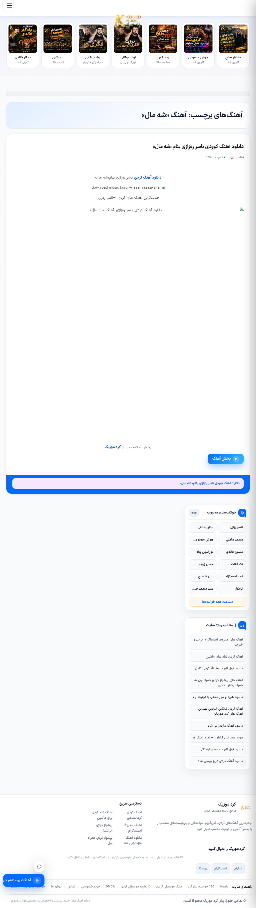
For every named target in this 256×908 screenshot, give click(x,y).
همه (194, 512)
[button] (8, 5)
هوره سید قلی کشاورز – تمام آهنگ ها (217, 737)
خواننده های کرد (34, 886)
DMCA (110, 886)
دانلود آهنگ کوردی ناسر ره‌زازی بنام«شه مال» (198, 147)
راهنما (224, 886)
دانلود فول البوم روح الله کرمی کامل (219, 668)
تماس (72, 886)
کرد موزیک (112, 447)
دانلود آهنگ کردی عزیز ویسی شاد (220, 761)
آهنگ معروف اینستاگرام (133, 828)
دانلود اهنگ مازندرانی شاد (225, 725)
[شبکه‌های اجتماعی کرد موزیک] (39, 866)
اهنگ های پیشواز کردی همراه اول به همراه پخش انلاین (218, 683)
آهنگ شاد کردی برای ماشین (102, 815)
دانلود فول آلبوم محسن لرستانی (221, 749)
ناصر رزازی (236, 157)
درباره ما (56, 886)
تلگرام (238, 868)
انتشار (14, 886)
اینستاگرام (220, 868)
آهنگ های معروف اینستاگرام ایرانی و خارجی (218, 642)
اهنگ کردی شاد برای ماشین (224, 656)
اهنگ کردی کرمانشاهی (134, 815)
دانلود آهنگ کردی (148, 178)
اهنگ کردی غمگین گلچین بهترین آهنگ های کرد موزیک (220, 711)
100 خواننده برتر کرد (201, 886)
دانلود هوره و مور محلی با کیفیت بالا (218, 697)
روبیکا (203, 868)
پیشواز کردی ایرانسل (104, 828)
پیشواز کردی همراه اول (100, 841)
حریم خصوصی (90, 886)
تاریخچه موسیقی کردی (135, 886)
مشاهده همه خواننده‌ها (217, 601)
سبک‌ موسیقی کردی (169, 886)
